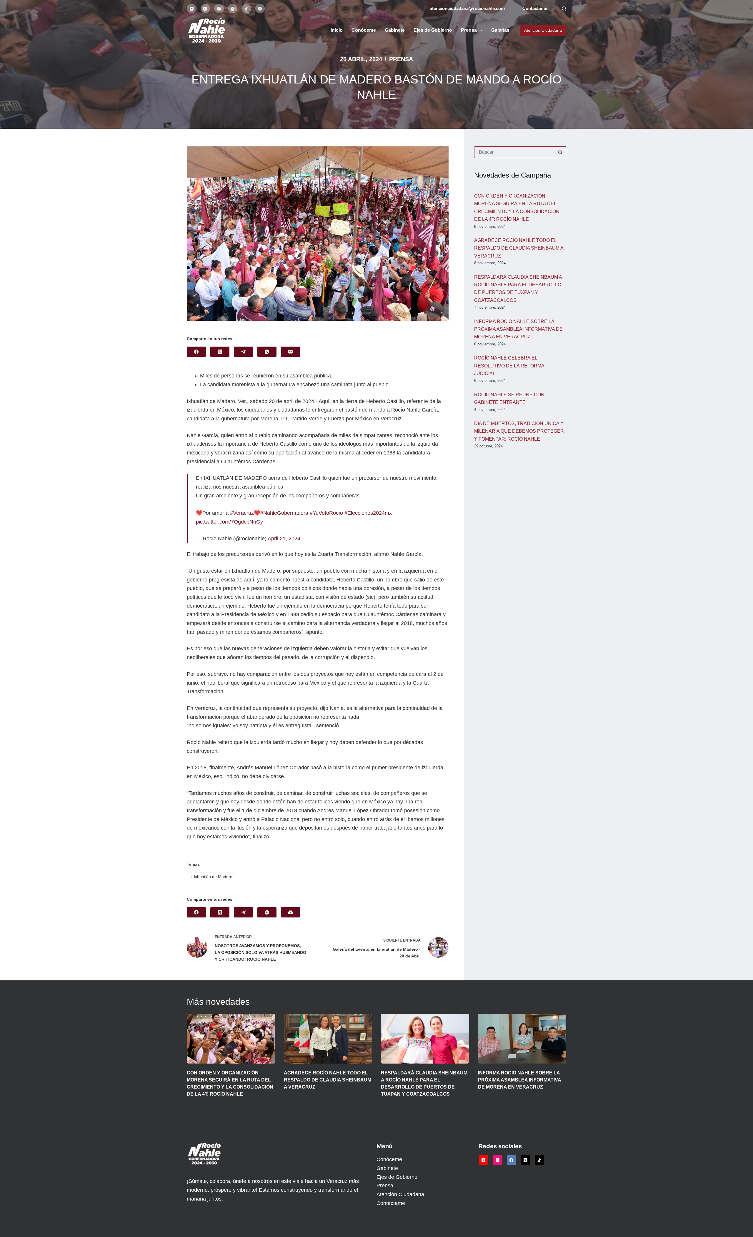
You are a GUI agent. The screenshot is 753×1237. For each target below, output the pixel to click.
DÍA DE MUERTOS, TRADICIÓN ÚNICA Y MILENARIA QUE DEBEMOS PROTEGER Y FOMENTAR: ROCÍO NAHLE (519, 431)
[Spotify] (260, 9)
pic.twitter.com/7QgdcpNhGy (229, 522)
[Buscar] (564, 8)
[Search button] (560, 152)
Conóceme (363, 30)
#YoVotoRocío (326, 513)
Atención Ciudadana (543, 30)
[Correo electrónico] (290, 352)
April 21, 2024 (284, 538)
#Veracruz (242, 513)
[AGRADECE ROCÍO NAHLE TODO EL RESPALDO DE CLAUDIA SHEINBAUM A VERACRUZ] (328, 1039)
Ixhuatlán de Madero (211, 876)
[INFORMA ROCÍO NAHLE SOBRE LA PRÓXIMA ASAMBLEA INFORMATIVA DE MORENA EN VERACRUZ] (522, 1039)
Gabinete (395, 30)
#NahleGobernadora (284, 513)
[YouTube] (191, 9)
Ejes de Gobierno (433, 30)
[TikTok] (246, 9)
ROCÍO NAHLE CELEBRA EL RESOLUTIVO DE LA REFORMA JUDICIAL (509, 365)
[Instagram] (205, 9)
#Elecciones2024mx (368, 513)
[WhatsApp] (266, 352)
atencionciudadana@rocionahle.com (467, 8)
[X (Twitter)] (233, 9)
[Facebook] (219, 9)
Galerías (500, 30)
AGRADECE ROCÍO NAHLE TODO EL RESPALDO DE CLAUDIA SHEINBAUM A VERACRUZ (518, 248)
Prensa (469, 30)
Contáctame (534, 8)
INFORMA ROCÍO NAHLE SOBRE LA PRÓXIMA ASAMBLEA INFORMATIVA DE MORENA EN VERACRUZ (518, 329)
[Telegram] (243, 352)
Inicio (337, 30)
